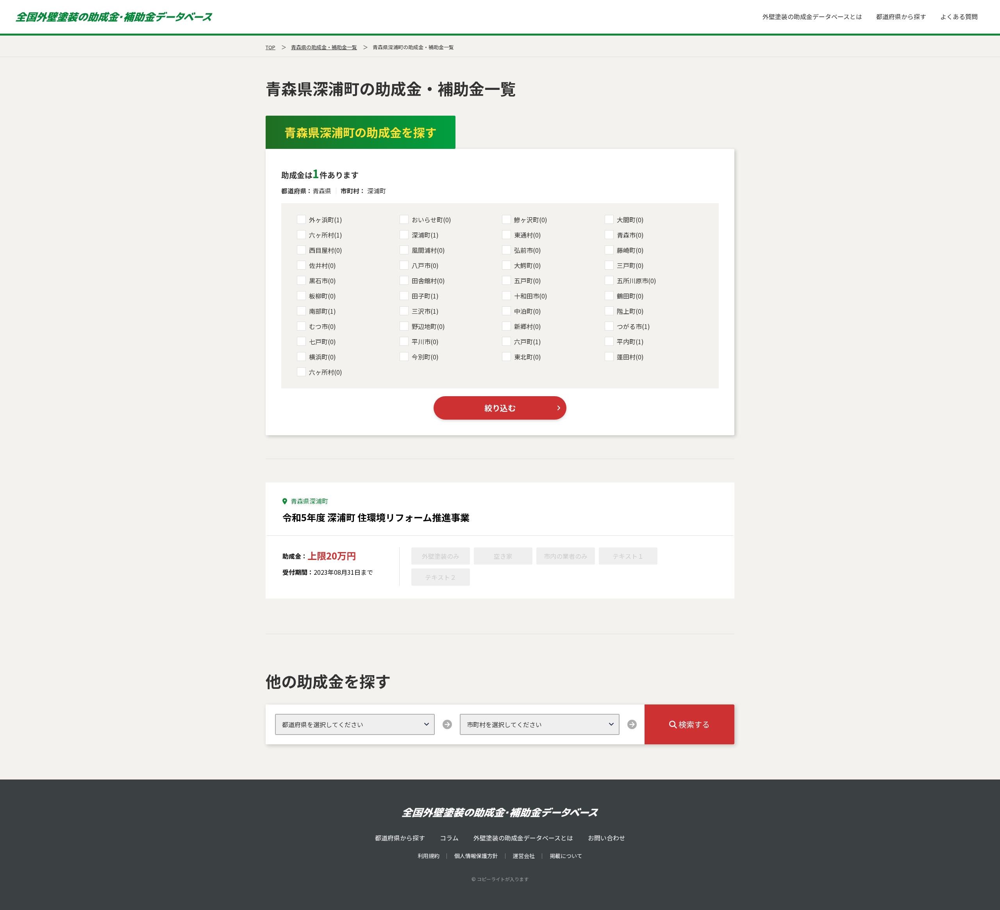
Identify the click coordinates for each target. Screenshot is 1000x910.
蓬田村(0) (630, 356)
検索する (693, 724)
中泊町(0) (527, 311)
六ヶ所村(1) (325, 235)
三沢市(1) (425, 311)
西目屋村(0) (325, 250)
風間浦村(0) (428, 250)
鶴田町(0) (630, 295)
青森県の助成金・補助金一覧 (324, 47)
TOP (270, 47)
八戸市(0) (425, 265)
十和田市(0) (530, 295)
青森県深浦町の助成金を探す (360, 132)
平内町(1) (630, 341)
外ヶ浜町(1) (325, 219)
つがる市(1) (633, 326)
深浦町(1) (425, 235)
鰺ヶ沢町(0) (530, 219)
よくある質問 (959, 16)
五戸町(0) (527, 280)
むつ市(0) (322, 326)
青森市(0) (630, 235)
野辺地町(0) (428, 326)
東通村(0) (527, 235)
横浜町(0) (322, 356)
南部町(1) (322, 311)
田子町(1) (425, 295)
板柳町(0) (322, 295)
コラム (449, 837)
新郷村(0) (527, 326)
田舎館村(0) (428, 280)
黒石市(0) (322, 280)
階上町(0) (630, 311)
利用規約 (428, 856)
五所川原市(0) (636, 280)
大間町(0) (630, 219)
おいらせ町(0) (431, 219)
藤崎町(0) (630, 250)
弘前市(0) (527, 250)
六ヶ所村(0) (325, 372)
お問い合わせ (606, 837)
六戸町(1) (527, 341)
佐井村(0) (322, 265)
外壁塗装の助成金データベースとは (812, 16)
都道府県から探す (901, 16)
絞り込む (500, 407)
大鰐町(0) (527, 265)
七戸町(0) (322, 341)
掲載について (566, 856)
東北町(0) (527, 356)
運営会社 (524, 856)
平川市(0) (425, 341)
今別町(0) (425, 356)
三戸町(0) (630, 265)
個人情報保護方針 (476, 856)
